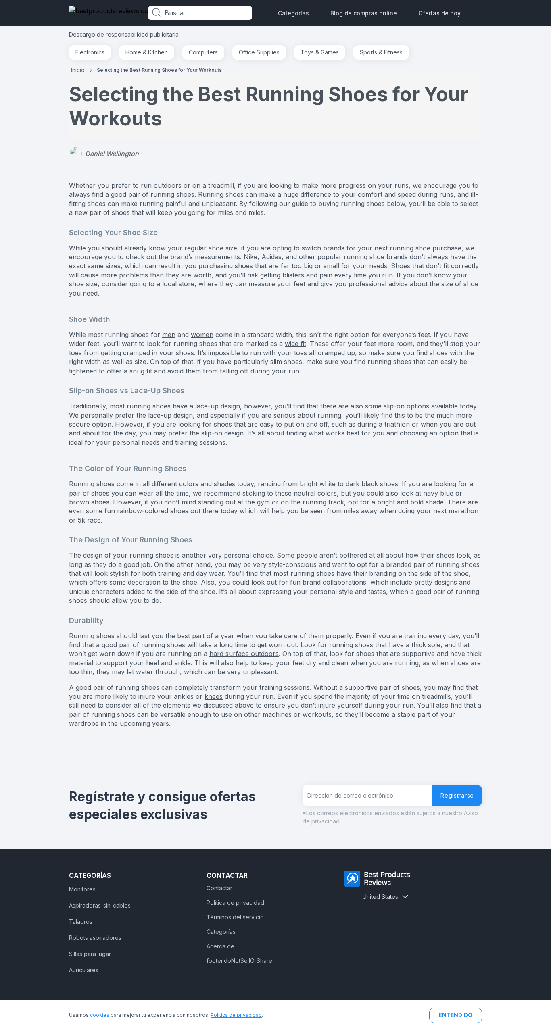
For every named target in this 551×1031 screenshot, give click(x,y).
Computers (203, 52)
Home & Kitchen (146, 52)
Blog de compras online (363, 13)
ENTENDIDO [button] (455, 1015)
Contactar (219, 888)
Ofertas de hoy (439, 13)
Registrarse (457, 795)
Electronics (89, 52)
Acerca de (220, 946)
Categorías (293, 13)
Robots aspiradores (95, 937)
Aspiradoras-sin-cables (100, 905)
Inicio (78, 70)
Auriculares (83, 969)
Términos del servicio (235, 917)
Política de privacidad (235, 902)
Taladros (80, 921)
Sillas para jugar (90, 953)
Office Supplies (259, 52)
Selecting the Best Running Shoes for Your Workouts (159, 70)
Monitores (82, 889)
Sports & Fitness (381, 52)
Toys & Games (320, 52)
